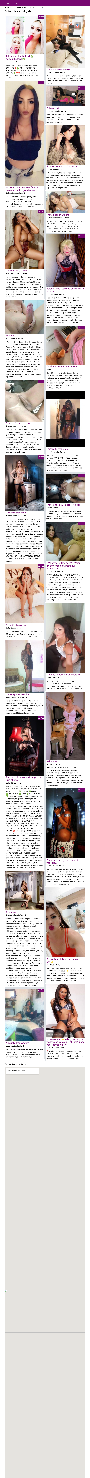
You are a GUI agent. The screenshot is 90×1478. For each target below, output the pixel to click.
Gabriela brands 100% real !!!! (62, 166)
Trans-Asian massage (58, 69)
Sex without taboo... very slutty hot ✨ (63, 960)
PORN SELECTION (12, 3)
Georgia (32, 7)
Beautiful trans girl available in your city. (62, 861)
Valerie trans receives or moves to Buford (65, 290)
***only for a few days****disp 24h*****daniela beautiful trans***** (63, 566)
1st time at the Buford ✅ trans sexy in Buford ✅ (23, 57)
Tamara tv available (57, 449)
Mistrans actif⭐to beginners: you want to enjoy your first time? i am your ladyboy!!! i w (65, 1042)
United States (21, 7)
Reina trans (52, 761)
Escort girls (9, 7)
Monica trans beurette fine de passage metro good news (22, 189)
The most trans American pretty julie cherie (23, 778)
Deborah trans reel (16, 512)
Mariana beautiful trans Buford (63, 674)
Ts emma (11, 912)
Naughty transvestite (17, 694)
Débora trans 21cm (16, 270)
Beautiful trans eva (16, 625)
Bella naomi (52, 108)
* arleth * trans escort (18, 423)
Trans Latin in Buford (57, 214)
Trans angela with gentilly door (63, 504)
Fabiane (10, 335)
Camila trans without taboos (61, 366)
